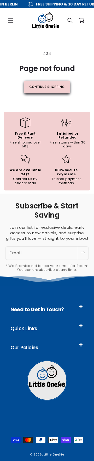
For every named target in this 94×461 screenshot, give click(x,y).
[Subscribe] (83, 253)
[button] (10, 20)
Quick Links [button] (23, 328)
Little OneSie (54, 454)
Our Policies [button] (24, 347)
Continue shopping (47, 87)
